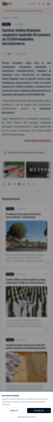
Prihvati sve (39, 410)
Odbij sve (14, 410)
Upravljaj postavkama (26, 417)
